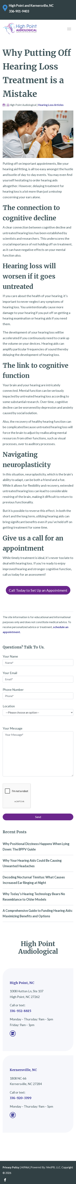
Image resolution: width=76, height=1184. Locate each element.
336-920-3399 (20, 1098)
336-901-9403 (19, 11)
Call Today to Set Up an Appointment (38, 590)
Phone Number (13, 689)
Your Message (12, 728)
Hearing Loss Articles (50, 104)
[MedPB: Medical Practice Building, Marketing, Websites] (46, 1167)
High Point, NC (22, 983)
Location (9, 706)
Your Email (10, 673)
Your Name (10, 656)
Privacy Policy (11, 1167)
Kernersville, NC (23, 1070)
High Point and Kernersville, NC (31, 5)
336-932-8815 (20, 1011)
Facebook (5, 1180)
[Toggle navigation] (69, 28)
